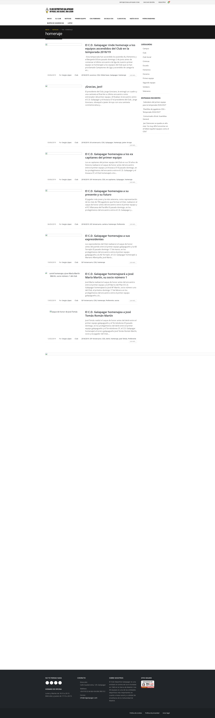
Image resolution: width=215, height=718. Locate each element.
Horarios (146, 74)
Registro (162, 2)
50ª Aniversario (95, 179)
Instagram (55, 682)
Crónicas (146, 61)
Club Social (121, 19)
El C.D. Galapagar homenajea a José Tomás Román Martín (108, 313)
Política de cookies (136, 713)
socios (117, 300)
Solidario (146, 87)
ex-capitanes (111, 179)
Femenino (146, 70)
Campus (146, 48)
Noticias (68, 19)
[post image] (63, 55)
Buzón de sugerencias (55, 23)
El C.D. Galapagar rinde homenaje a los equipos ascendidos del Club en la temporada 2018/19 (110, 48)
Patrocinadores (149, 19)
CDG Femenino (95, 19)
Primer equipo (148, 78)
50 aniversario (95, 142)
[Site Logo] (59, 10)
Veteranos (146, 91)
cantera (105, 224)
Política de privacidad (152, 713)
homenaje (122, 75)
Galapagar (114, 75)
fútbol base (105, 75)
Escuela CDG (108, 19)
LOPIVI (70, 23)
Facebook (47, 682)
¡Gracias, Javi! (93, 86)
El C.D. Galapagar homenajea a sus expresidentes (107, 237)
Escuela (145, 65)
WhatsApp (60, 682)
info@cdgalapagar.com (129, 2)
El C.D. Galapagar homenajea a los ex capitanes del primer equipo (109, 155)
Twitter (51, 682)
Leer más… (133, 75)
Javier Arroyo (127, 142)
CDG (98, 75)
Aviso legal (166, 713)
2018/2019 (85, 75)
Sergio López (67, 75)
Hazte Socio (134, 19)
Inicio (49, 19)
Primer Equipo (80, 19)
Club (76, 75)
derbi (108, 339)
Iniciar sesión (149, 2)
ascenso (93, 75)
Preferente (121, 224)
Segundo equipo (149, 82)
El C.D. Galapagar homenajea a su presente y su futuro (107, 192)
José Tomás (123, 339)
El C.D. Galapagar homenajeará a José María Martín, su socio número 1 (109, 275)
